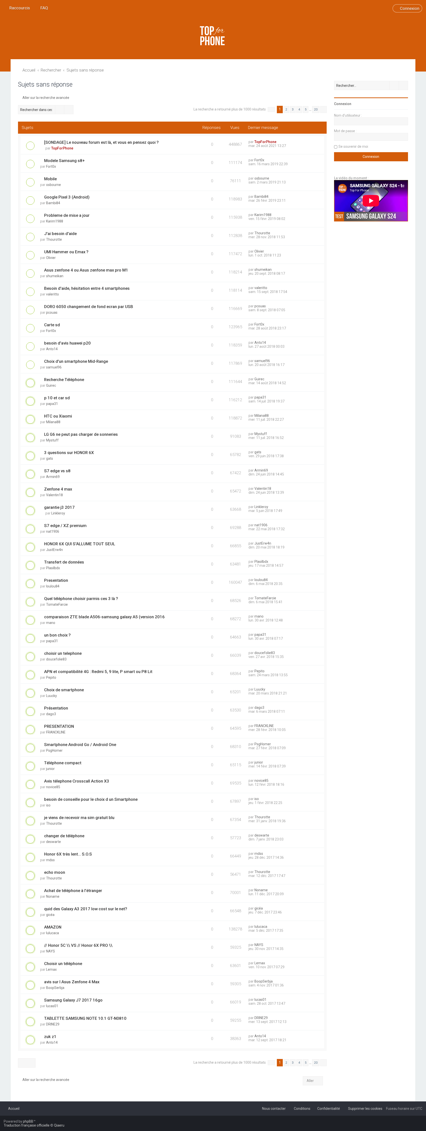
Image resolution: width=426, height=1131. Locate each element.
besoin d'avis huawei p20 (67, 343)
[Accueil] (213, 36)
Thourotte (54, 239)
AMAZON (52, 927)
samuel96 (54, 367)
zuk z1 (50, 1036)
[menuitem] (42, 8)
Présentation (56, 708)
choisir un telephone (63, 653)
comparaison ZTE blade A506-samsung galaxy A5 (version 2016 (104, 616)
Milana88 (53, 422)
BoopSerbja (55, 988)
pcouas (51, 312)
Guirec (51, 385)
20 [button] (316, 109)
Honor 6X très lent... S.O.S (68, 854)
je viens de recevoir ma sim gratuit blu (79, 817)
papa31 (52, 404)
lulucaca (52, 933)
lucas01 (52, 1006)
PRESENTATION (59, 726)
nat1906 (52, 531)
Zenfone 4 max (58, 489)
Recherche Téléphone (64, 379)
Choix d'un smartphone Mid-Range (76, 361)
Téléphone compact (62, 762)
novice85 (53, 787)
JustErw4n (54, 550)
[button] (271, 109)
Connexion (342, 104)
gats (49, 458)
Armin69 (53, 477)
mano (50, 623)
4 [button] (299, 109)
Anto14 (52, 349)
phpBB (28, 1121)
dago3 (51, 714)
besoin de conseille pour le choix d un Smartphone (91, 799)
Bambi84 (53, 203)
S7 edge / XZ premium (65, 525)
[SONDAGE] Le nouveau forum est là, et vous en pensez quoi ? (101, 142)
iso (48, 805)
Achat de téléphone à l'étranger (73, 890)
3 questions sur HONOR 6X (69, 452)
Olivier (51, 258)
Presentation (56, 580)
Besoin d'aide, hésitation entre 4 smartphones (87, 288)
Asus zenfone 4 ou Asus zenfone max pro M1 (86, 270)
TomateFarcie (57, 604)
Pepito (51, 677)
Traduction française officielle (27, 1125)
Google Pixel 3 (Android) (66, 197)
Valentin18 (54, 495)
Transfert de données (64, 562)
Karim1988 (54, 221)
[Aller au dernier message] (278, 142)
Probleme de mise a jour (66, 215)
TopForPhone (62, 148)
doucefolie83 (56, 659)
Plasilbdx (53, 568)
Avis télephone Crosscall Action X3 (76, 781)
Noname (52, 896)
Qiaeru (59, 1125)
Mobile (50, 178)
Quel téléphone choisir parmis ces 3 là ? (81, 598)
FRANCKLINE (56, 732)
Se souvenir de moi (353, 146)
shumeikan (54, 276)
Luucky (51, 696)
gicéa (50, 915)
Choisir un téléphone (63, 963)
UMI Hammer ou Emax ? (66, 251)
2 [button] (286, 109)
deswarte (53, 842)
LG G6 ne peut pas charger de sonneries (81, 434)
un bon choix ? (57, 635)
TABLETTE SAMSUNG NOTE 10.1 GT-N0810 (85, 1018)
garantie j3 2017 (59, 507)
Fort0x (51, 166)
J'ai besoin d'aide (60, 233)
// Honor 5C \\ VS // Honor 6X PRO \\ (78, 945)
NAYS (50, 951)
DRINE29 (52, 1024)
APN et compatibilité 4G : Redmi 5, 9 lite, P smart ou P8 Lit (98, 671)
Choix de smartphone (64, 689)
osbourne (53, 185)
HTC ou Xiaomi (58, 416)
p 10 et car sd (57, 397)
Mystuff (52, 440)
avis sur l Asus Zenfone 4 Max (71, 981)
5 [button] (305, 109)
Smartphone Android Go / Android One (80, 744)
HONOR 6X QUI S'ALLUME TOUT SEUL (79, 543)
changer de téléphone (64, 835)
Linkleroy (58, 513)
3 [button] (293, 109)
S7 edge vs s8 (57, 470)
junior (50, 769)
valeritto (52, 294)
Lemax (51, 969)
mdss (50, 860)
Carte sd (52, 324)
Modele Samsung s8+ (64, 160)
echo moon (54, 872)
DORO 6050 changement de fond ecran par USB (88, 306)
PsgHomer (54, 750)
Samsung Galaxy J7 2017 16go (73, 1000)
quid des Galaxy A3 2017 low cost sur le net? (85, 908)
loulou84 (52, 586)
